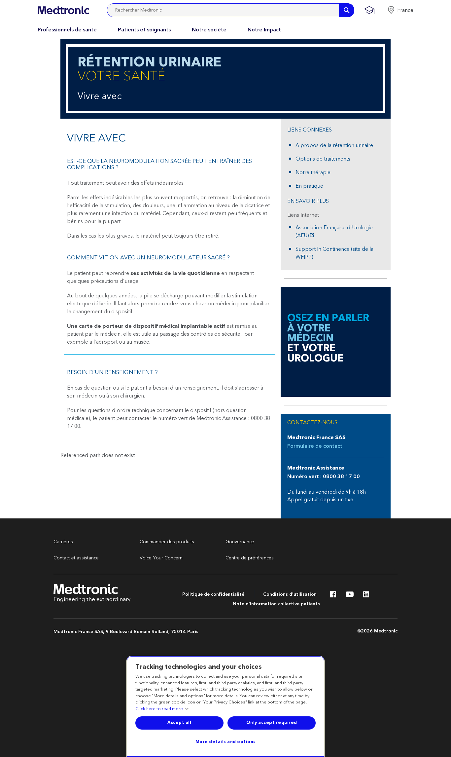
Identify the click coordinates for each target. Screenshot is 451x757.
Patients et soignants (144, 29)
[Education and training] (369, 10)
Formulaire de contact (314, 446)
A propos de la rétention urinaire (334, 145)
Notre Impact (264, 29)
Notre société (209, 29)
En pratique (309, 186)
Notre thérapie (312, 172)
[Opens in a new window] (333, 596)
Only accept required (271, 722)
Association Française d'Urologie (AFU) (334, 232)
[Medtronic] (63, 10)
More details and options (225, 741)
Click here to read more (159, 709)
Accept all (179, 722)
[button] (400, 10)
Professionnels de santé (67, 29)
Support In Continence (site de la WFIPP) (334, 253)
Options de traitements (322, 159)
